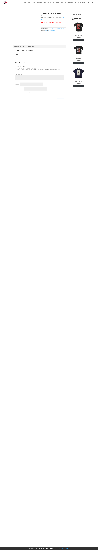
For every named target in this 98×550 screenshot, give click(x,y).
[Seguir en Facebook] (96, 273)
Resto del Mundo (69, 2)
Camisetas (28, 10)
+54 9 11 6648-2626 (70, 531)
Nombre (17, 84)
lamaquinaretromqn (71, 521)
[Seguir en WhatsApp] (96, 279)
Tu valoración (18, 74)
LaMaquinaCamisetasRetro (72, 524)
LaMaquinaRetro (70, 526)
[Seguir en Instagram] (96, 269)
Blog (89, 2)
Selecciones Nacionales (80, 2)
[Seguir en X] (96, 276)
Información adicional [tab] (19, 46)
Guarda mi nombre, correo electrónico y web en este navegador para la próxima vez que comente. (39, 93)
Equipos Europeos (60, 2)
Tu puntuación (18, 73)
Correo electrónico (19, 89)
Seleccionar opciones (78, 40)
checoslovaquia (51, 30)
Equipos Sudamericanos (48, 2)
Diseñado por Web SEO (65, 548)
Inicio (25, 2)
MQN (29, 2)
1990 (46, 30)
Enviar (55, 537)
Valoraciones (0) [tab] (31, 46)
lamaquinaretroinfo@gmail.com (74, 528)
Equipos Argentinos (37, 2)
